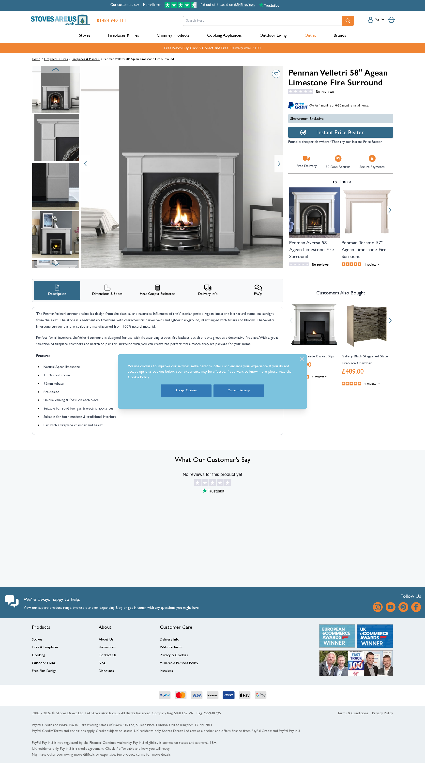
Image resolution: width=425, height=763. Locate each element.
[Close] (302, 359)
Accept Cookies (186, 390)
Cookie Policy (138, 378)
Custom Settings (239, 390)
